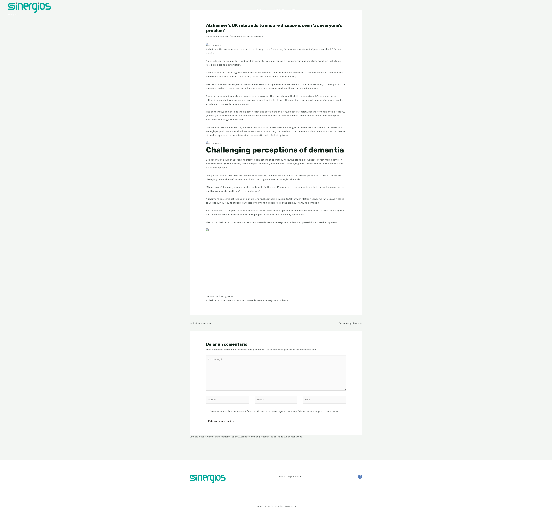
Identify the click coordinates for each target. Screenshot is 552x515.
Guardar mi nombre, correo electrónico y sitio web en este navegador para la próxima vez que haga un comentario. (274, 411)
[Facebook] (360, 477)
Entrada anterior (201, 323)
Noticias (235, 36)
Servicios (261, 9)
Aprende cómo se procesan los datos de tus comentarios (270, 436)
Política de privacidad (290, 476)
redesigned (234, 84)
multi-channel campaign (262, 198)
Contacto (279, 9)
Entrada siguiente (350, 323)
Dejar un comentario (217, 36)
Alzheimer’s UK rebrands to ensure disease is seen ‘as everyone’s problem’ (257, 222)
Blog (293, 9)
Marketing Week (328, 222)
